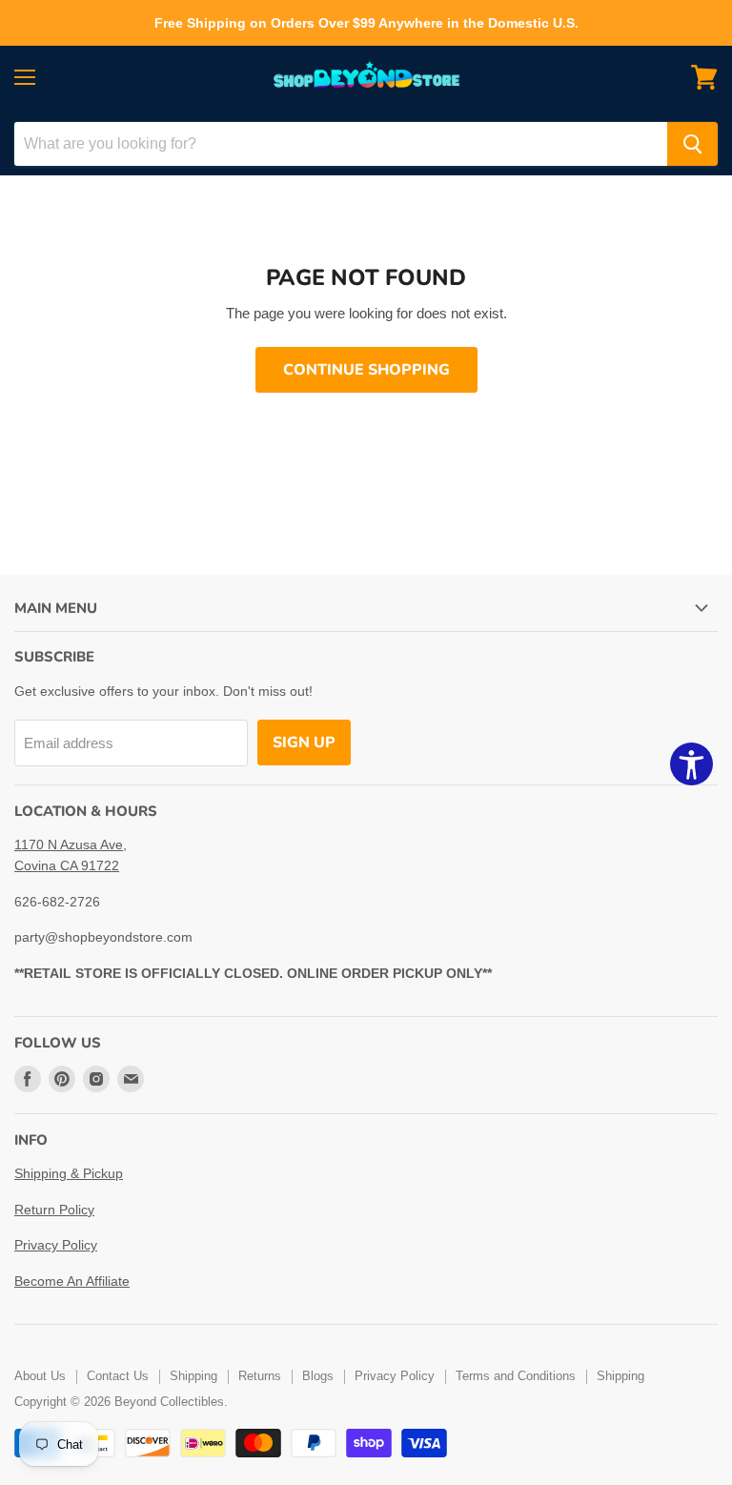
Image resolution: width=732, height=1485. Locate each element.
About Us (40, 1376)
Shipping (193, 1376)
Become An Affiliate (72, 1281)
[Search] (692, 144)
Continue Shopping (366, 369)
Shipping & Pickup (68, 1173)
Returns (259, 1376)
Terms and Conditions (516, 1376)
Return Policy (54, 1209)
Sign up (304, 742)
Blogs (318, 1376)
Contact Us (118, 1376)
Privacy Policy (55, 1244)
